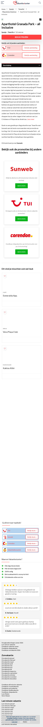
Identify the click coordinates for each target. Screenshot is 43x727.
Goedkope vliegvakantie (9, 648)
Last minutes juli (7, 715)
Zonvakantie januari (8, 658)
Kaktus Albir (9, 368)
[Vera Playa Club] (21, 319)
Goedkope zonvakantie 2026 (11, 650)
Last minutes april (7, 709)
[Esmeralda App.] (21, 283)
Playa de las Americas (9, 12)
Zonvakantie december (9, 679)
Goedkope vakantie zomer (10, 646)
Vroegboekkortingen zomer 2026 (12, 643)
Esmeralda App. (10, 295)
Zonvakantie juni (7, 667)
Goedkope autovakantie (9, 688)
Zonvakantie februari (8, 660)
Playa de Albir (7, 365)
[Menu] (2, 2)
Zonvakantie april (7, 664)
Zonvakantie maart (8, 662)
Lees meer (30, 119)
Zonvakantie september (9, 673)
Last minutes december (9, 724)
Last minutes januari (8, 704)
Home (3, 9)
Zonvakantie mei (7, 665)
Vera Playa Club (10, 332)
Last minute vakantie (8, 644)
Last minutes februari (8, 705)
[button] (40, 19)
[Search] (39, 2)
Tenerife (21, 9)
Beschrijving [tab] (7, 65)
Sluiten (25, 722)
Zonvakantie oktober (8, 675)
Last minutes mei (7, 711)
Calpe (4, 292)
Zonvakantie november (9, 677)
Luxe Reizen (5, 694)
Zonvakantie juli (7, 669)
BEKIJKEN (21, 186)
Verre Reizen (6, 696)
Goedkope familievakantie (10, 690)
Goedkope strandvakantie (10, 686)
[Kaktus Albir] (21, 355)
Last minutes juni (7, 713)
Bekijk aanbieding (30, 48)
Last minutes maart (8, 707)
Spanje (11, 9)
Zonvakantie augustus (9, 671)
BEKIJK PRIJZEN (21, 37)
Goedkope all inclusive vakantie (12, 684)
